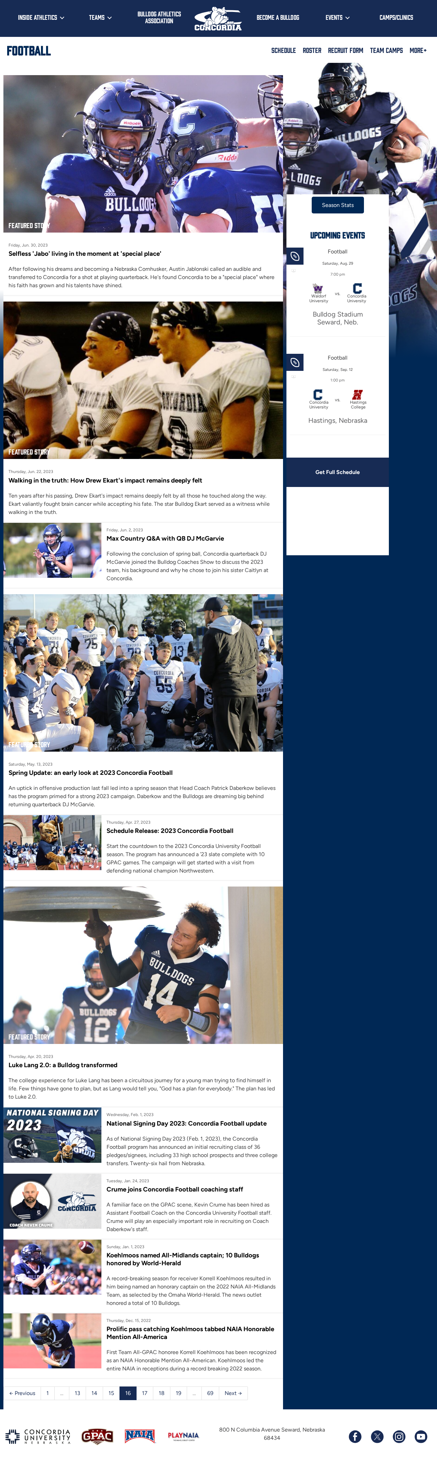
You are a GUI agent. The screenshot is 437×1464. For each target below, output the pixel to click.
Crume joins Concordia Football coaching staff (175, 1189)
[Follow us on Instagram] (399, 1437)
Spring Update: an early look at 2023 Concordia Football (91, 773)
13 (77, 1393)
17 (144, 1393)
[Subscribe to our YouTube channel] (421, 1437)
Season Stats (338, 205)
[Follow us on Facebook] (355, 1437)
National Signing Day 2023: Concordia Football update (187, 1123)
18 (162, 1393)
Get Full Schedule (337, 472)
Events (334, 17)
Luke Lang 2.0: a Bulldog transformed (63, 1065)
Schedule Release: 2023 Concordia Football (170, 831)
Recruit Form (345, 49)
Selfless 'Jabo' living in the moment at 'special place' (85, 253)
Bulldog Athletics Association (159, 17)
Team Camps (386, 49)
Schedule (283, 49)
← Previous (22, 1393)
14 (94, 1393)
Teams (96, 17)
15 (111, 1393)
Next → (233, 1393)
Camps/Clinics (396, 17)
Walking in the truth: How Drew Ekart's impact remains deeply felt (105, 480)
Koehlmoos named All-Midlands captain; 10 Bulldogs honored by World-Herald (183, 1259)
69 (210, 1393)
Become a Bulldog (278, 17)
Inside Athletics (37, 17)
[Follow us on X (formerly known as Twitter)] (377, 1437)
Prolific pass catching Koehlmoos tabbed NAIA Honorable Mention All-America (190, 1332)
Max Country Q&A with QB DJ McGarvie (165, 538)
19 (178, 1393)
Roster (312, 49)
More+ (418, 49)
